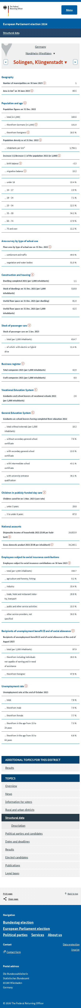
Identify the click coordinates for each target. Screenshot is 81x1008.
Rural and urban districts (19, 810)
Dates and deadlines (17, 841)
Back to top (73, 893)
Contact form (14, 952)
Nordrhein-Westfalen (38, 53)
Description (18, 825)
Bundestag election (18, 922)
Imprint (75, 949)
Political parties (15, 934)
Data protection (71, 944)
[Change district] (53, 53)
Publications (12, 865)
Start (16, 11)
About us (55, 934)
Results (9, 849)
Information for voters (18, 802)
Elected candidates (16, 857)
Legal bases (12, 873)
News (8, 794)
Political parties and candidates (24, 833)
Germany (40, 47)
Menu (69, 10)
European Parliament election (26, 928)
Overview (11, 786)
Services (37, 934)
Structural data (11, 33)
